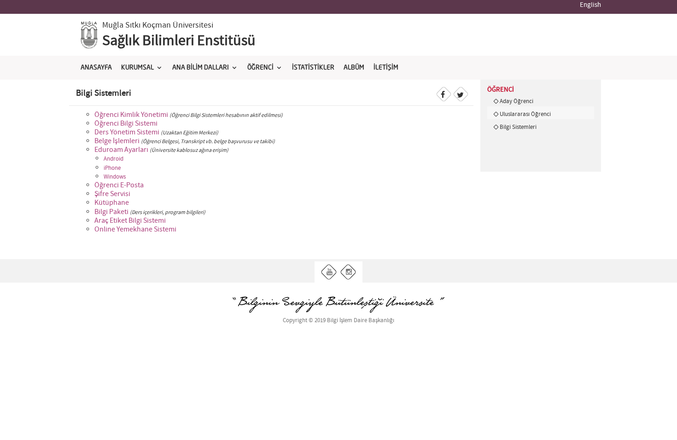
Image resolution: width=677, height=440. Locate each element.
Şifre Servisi (112, 194)
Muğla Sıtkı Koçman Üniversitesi (157, 25)
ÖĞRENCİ (260, 67)
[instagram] (348, 272)
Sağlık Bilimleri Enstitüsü (179, 41)
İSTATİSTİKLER (313, 67)
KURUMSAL (137, 67)
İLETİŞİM (386, 67)
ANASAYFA (96, 67)
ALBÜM (354, 67)
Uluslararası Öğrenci (525, 114)
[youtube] (329, 272)
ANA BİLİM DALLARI (200, 67)
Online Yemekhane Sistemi (135, 229)
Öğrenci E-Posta (119, 185)
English (590, 5)
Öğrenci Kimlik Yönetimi (131, 115)
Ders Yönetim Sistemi (126, 132)
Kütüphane (111, 203)
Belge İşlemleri (117, 141)
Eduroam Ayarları (121, 150)
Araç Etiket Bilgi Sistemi (130, 221)
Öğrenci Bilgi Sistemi (126, 123)
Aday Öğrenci (516, 101)
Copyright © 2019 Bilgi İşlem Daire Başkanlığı (338, 320)
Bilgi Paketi (111, 212)
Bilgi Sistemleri (518, 127)
